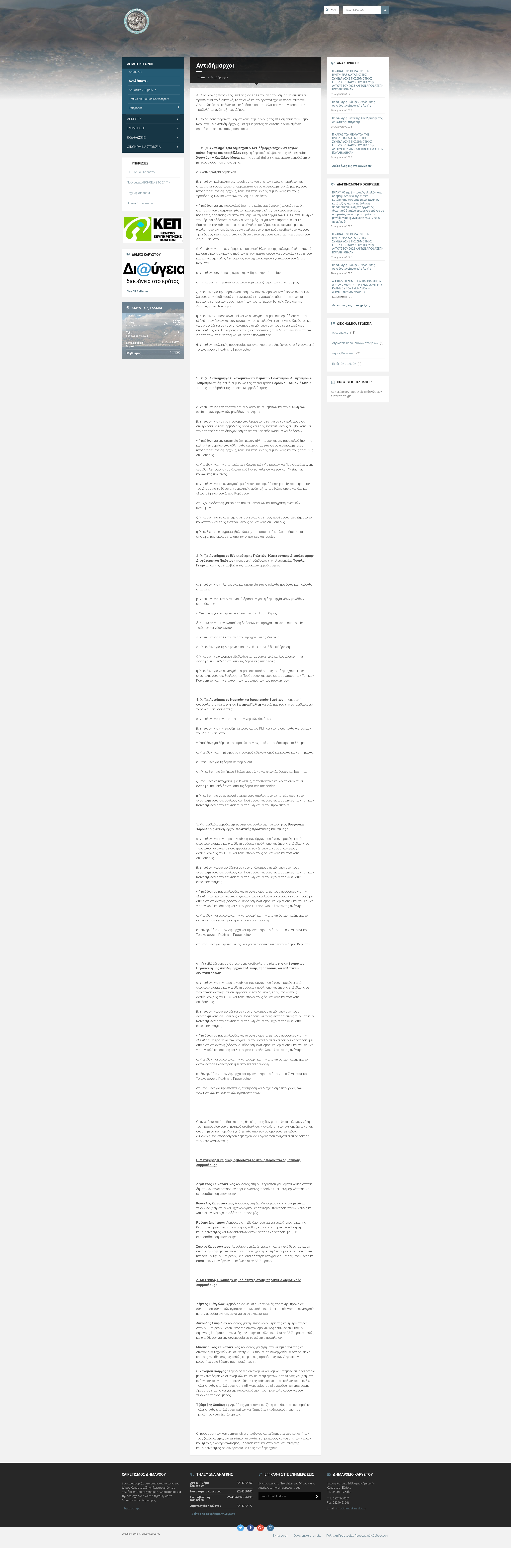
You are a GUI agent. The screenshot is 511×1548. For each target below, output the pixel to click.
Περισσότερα (131, 1508)
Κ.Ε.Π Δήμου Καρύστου (141, 172)
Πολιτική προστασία (140, 203)
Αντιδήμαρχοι (138, 80)
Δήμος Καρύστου (343, 353)
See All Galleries (138, 291)
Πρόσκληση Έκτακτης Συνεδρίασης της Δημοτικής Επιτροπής (357, 120)
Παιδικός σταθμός (344, 363)
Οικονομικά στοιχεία (144, 147)
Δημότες (134, 119)
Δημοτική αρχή (140, 64)
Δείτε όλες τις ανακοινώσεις (352, 165)
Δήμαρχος (135, 71)
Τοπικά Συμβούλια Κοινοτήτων (149, 99)
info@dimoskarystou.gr (351, 1508)
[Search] (385, 10)
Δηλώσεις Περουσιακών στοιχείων (355, 343)
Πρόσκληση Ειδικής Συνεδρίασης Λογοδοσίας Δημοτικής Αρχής (353, 103)
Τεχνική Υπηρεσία (138, 192)
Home (201, 77)
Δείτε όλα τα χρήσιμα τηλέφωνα (213, 1513)
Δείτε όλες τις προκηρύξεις (351, 305)
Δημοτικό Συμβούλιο (142, 90)
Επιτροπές (136, 108)
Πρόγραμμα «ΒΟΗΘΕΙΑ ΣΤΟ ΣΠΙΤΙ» (148, 182)
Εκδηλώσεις (136, 138)
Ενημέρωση (136, 128)
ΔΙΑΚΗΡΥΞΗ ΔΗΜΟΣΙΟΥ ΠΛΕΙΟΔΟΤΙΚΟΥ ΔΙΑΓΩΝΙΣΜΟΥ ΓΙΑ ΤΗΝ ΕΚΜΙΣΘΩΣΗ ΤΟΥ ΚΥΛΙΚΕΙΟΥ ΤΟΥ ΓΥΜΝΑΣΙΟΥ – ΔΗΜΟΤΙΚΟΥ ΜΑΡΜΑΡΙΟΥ (357, 287)
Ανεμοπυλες (340, 332)
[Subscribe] (317, 1497)
